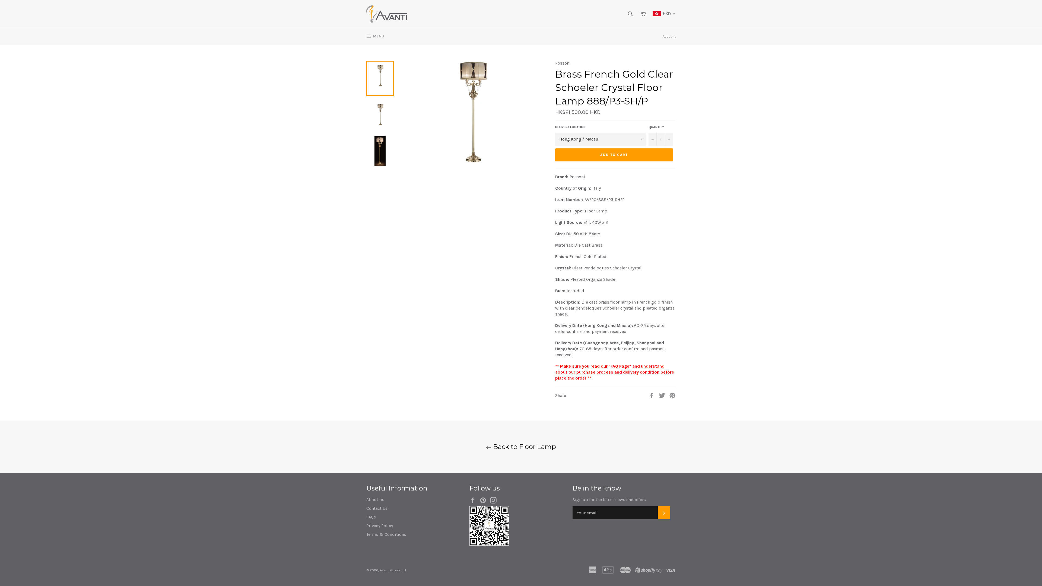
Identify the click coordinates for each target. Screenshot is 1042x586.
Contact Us (376, 508)
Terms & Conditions (386, 534)
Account (669, 36)
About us (375, 499)
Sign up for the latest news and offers (609, 499)
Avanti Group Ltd (393, 570)
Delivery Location (570, 127)
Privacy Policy (379, 525)
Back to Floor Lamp (523, 447)
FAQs (371, 517)
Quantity (656, 127)
